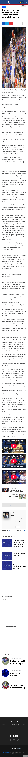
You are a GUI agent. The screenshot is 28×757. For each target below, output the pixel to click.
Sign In (23, 5)
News (4, 599)
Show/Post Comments (14, 505)
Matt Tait (5, 20)
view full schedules (20, 629)
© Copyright (6, 752)
